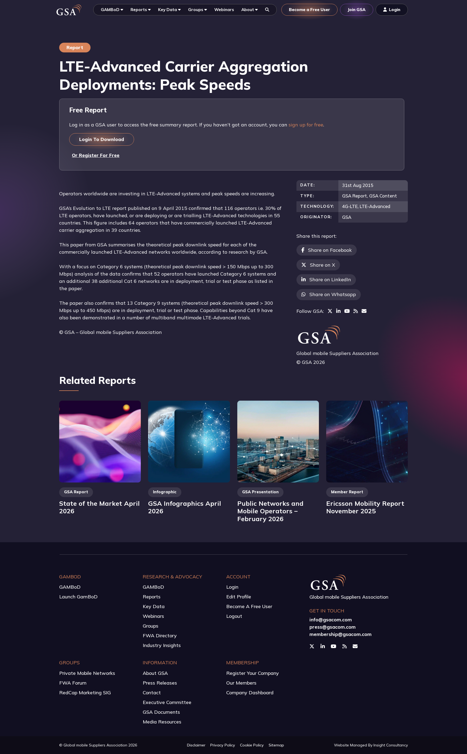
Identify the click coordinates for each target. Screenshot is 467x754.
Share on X (322, 265)
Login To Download (101, 139)
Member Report (347, 492)
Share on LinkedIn (330, 279)
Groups (150, 626)
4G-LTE (350, 206)
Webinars (153, 616)
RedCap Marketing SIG (85, 692)
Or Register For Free (95, 155)
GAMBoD (70, 587)
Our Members (241, 683)
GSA (346, 217)
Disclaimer (196, 745)
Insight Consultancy (390, 745)
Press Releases (160, 683)
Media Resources (162, 722)
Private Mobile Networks (87, 673)
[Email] (364, 311)
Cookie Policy (252, 745)
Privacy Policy (222, 745)
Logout (234, 616)
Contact (152, 692)
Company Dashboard (249, 692)
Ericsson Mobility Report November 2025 (365, 507)
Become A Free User (249, 606)
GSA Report (354, 196)
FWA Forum (72, 683)
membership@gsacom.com (340, 634)
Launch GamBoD (78, 597)
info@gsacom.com (330, 619)
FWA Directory (160, 635)
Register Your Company (252, 673)
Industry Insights (162, 645)
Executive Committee (167, 702)
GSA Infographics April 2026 (184, 507)
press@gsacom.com (332, 627)
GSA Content (383, 196)
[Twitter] (330, 311)
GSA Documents (161, 712)
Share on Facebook (330, 250)
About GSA (155, 673)
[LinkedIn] (338, 311)
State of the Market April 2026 (99, 507)
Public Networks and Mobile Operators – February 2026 (270, 511)
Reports (152, 597)
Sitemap (276, 745)
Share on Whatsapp (332, 294)
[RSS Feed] (355, 311)
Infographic (164, 492)
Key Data (154, 606)
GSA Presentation (260, 492)
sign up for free (306, 125)
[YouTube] (347, 311)
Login (232, 587)
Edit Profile (238, 597)
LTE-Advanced (375, 206)
